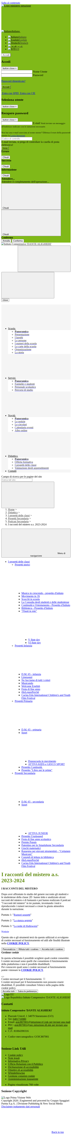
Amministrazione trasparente (23, 1079)
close (5, 300)
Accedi (6, 55)
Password (38, 75)
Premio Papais (29, 842)
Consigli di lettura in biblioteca (37, 857)
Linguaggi (26, 677)
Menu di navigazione (47, 554)
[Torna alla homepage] (36, 244)
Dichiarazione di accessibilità (23, 1067)
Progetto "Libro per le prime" (36, 770)
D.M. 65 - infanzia (31, 674)
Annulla (6, 241)
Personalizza (9, 949)
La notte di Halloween (25, 926)
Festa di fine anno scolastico (36, 839)
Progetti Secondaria (18, 518)
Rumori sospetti (22, 914)
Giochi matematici (31, 848)
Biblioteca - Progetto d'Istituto (37, 608)
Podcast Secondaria (18, 521)
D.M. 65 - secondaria (32, 801)
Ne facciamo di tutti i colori (35, 680)
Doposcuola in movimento (42, 761)
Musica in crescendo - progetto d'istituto (42, 593)
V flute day (34, 639)
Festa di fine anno (30, 689)
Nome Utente (40, 71)
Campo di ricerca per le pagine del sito (21, 476)
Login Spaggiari (17, 135)
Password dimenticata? (13, 81)
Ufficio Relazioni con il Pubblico (25, 1064)
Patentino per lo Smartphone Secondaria (42, 845)
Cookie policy (15, 1055)
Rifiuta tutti (29, 949)
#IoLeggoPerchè (30, 692)
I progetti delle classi (19, 515)
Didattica (13, 512)
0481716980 (19, 1019)
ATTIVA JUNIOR (38, 833)
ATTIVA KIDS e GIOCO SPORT (46, 764)
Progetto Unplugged (32, 836)
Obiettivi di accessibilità (20, 1070)
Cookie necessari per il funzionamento (21, 979)
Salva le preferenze (27, 991)
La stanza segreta (23, 920)
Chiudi (6, 157)
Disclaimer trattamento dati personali (20, 1106)
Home (11, 509)
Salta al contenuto (10, 2)
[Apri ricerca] (44, 259)
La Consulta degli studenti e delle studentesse (45, 602)
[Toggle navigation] (27, 285)
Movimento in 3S (30, 596)
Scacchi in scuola (30, 599)
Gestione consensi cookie (21, 1076)
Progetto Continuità (32, 767)
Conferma (18, 241)
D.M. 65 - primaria (31, 729)
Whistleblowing (16, 1073)
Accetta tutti (52, 949)
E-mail (36, 123)
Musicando (27, 683)
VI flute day (34, 642)
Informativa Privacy (18, 1061)
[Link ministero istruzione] (16, 5)
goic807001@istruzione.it (43, 1022)
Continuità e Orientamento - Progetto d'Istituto (45, 605)
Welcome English (30, 686)
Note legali (14, 1058)
